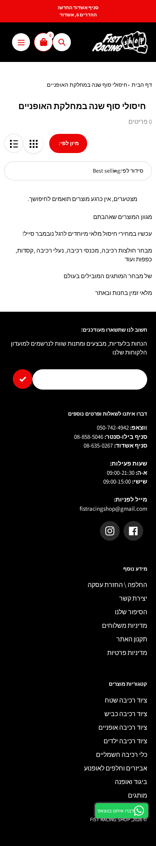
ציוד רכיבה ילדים (125, 741)
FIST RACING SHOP (110, 819)
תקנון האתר (131, 639)
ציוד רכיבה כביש (125, 714)
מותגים (137, 795)
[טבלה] (33, 143)
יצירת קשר (133, 598)
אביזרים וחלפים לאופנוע (115, 768)
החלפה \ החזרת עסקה (117, 585)
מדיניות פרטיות (127, 653)
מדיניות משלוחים (124, 625)
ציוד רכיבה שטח (126, 700)
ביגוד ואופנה (131, 782)
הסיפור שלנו (131, 612)
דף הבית (142, 84)
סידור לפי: (131, 170)
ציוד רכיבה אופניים (122, 727)
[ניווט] (21, 42)
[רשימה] (14, 143)
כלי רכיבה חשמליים (121, 754)
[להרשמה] (22, 379)
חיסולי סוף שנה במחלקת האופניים (87, 84)
